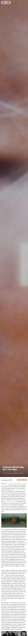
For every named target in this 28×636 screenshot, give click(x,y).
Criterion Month (14, 473)
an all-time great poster (11, 501)
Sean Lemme (7, 473)
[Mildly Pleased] (6, 4)
